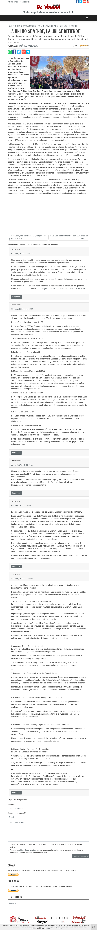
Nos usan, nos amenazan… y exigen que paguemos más (27, 237)
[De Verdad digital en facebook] (77, 1)
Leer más (49, 928)
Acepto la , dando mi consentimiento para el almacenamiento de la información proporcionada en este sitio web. (46, 851)
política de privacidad (27, 850)
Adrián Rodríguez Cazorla (28, 45)
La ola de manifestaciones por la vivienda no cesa (69, 237)
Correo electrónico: (16, 813)
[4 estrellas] (86, 46)
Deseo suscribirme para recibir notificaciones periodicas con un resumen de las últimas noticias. (46, 846)
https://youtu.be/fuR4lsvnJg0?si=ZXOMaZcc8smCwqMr (62, 289)
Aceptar (59, 928)
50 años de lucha (25, 1)
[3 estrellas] (85, 46)
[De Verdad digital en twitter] (81, 1)
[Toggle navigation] (87, 18)
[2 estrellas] (83, 46)
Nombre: (11, 804)
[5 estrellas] (88, 46)
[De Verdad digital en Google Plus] (84, 1)
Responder (16, 297)
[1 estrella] (81, 46)
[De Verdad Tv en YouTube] (87, 1)
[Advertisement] (48, 212)
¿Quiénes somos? (13, 1)
